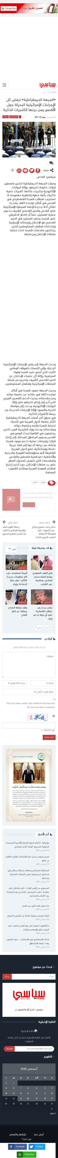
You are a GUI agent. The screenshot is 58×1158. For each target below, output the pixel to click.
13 (28, 1093)
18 (45, 1098)
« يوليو (53, 1113)
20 (28, 1098)
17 (52, 1098)
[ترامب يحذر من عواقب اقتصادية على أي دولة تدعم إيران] (41, 597)
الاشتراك (9, 1049)
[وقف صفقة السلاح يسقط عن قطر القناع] (16, 597)
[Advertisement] (29, 46)
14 (21, 1093)
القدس (35, 482)
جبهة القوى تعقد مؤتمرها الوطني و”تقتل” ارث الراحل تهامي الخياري (14, 530)
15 (14, 1093)
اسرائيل (43, 482)
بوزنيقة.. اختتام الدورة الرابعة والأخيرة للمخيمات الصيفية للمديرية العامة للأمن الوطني (27, 845)
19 (36, 1098)
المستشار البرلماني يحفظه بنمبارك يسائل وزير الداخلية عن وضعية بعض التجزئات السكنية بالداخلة (28, 874)
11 (45, 1093)
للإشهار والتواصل (17, 1134)
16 (6, 1093)
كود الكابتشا (49, 730)
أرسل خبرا (39, 1134)
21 (21, 1098)
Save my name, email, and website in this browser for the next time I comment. (30, 705)
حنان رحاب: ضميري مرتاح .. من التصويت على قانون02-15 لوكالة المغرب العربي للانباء (44, 532)
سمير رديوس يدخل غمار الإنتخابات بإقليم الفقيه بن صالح (27, 859)
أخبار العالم (13, 116)
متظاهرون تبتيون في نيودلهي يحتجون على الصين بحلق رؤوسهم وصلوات (28, 928)
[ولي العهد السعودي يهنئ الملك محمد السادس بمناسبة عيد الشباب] (41, 562)
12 (36, 1093)
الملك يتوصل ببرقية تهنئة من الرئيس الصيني (28, 916)
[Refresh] (54, 715)
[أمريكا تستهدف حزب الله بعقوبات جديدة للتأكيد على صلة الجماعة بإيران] (16, 562)
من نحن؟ (26, 1139)
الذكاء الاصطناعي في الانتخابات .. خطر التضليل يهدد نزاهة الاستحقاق (28, 942)
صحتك (5, 116)
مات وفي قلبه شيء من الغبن (35, 906)
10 (52, 1093)
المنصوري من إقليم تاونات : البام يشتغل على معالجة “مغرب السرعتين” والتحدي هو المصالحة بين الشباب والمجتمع (28, 892)
